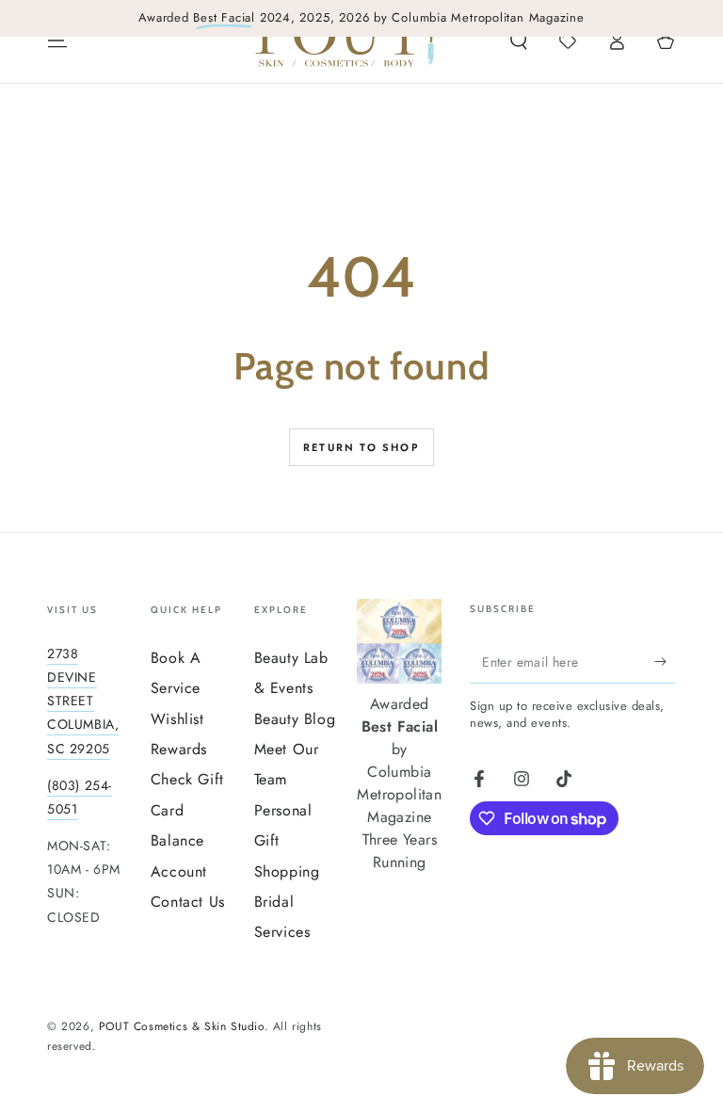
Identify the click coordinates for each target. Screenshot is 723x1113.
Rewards (179, 749)
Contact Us (188, 901)
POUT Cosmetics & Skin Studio (182, 1026)
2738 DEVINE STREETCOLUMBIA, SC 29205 (83, 701)
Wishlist (177, 719)
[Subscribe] (665, 662)
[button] (518, 40)
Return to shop (361, 447)
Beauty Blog (295, 719)
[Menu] (57, 40)
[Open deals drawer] (567, 40)
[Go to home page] (345, 40)
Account (179, 871)
